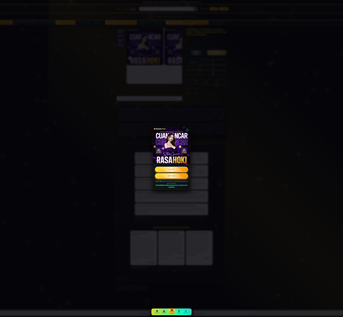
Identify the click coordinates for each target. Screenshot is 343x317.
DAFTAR (171, 176)
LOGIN (171, 169)
